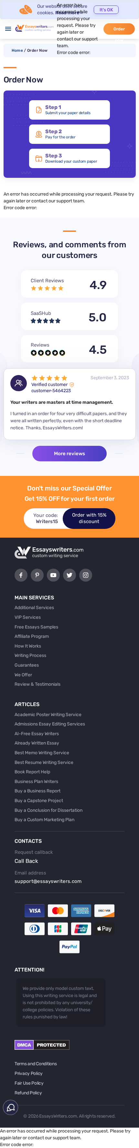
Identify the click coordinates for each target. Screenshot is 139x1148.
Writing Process (30, 655)
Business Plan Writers (36, 781)
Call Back (26, 861)
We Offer (23, 675)
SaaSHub (41, 313)
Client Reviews (47, 281)
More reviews (69, 453)
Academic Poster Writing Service (48, 714)
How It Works (28, 646)
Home (17, 50)
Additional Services (34, 607)
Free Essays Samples (36, 627)
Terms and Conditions (36, 1064)
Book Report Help (32, 772)
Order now (119, 31)
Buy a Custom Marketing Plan (44, 819)
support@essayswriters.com (48, 881)
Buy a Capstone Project (39, 800)
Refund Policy (28, 1093)
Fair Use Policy (29, 1083)
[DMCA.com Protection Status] (42, 1048)
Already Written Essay (37, 743)
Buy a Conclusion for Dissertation (48, 810)
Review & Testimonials (37, 684)
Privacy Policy (29, 1073)
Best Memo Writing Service (42, 753)
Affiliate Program (32, 636)
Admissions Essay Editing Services (50, 724)
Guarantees (27, 665)
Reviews (40, 345)
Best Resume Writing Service (44, 762)
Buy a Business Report (37, 791)
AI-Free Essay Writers (37, 733)
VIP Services (28, 617)
